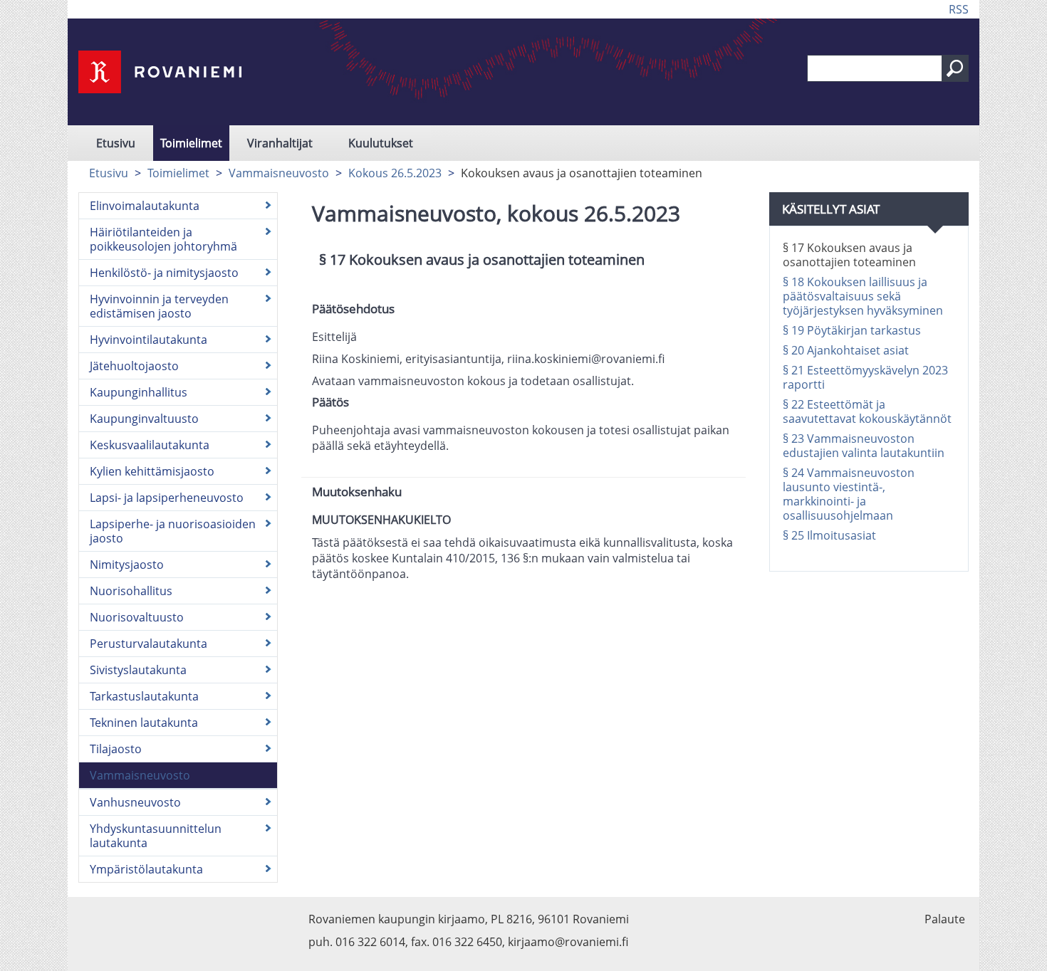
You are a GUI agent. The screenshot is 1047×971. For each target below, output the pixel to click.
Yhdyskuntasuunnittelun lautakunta (156, 836)
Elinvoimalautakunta (144, 206)
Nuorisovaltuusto (137, 617)
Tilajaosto (116, 749)
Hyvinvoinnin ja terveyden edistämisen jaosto (159, 306)
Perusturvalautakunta (148, 643)
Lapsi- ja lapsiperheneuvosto (167, 497)
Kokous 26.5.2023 (395, 173)
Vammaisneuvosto (279, 173)
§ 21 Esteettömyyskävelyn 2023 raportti (865, 377)
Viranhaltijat (280, 143)
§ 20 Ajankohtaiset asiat (846, 350)
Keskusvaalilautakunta (149, 445)
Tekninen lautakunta (144, 722)
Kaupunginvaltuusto (144, 418)
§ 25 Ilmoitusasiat (829, 535)
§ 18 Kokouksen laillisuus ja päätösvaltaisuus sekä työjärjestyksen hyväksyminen (863, 296)
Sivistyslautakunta (138, 670)
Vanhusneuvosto (135, 802)
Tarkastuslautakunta (144, 696)
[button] (955, 68)
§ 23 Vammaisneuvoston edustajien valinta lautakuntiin (863, 445)
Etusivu (115, 143)
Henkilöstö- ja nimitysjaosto (164, 272)
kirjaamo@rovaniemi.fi (568, 942)
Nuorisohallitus (131, 591)
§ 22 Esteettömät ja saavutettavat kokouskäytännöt (867, 411)
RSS (959, 9)
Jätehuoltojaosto (134, 366)
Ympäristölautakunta (146, 869)
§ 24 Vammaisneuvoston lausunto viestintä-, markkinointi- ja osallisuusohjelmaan (849, 494)
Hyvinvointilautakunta (148, 339)
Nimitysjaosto (127, 564)
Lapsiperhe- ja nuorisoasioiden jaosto (173, 531)
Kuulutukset (380, 143)
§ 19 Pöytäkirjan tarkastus (852, 330)
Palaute (944, 919)
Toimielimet (191, 143)
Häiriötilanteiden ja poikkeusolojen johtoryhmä (163, 239)
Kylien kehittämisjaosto (152, 471)
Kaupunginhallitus (138, 392)
